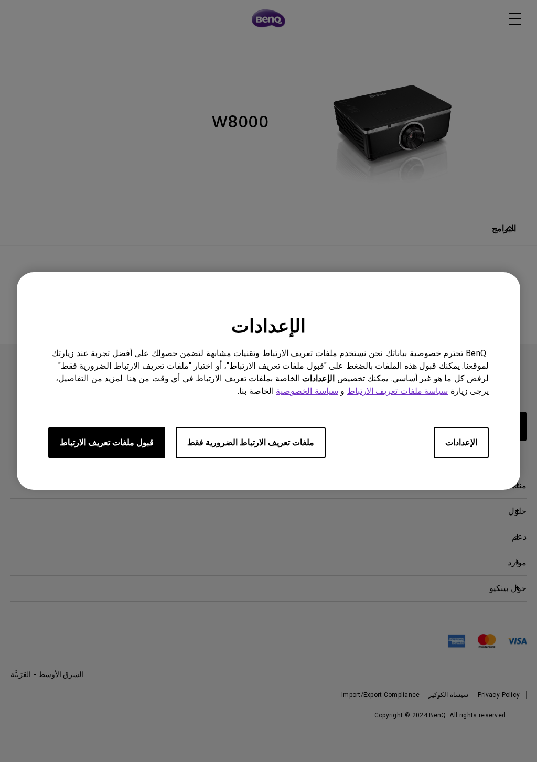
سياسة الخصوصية (307, 391)
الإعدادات (461, 442)
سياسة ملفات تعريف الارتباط (397, 391)
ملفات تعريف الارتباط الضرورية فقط (250, 442)
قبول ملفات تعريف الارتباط (107, 442)
